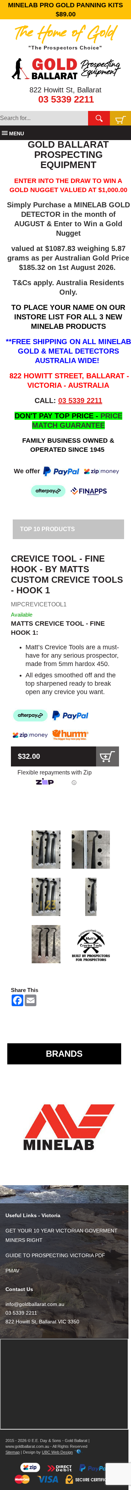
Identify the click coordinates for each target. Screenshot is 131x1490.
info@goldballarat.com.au (34, 1304)
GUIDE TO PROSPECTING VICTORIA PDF (55, 1255)
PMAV (12, 1271)
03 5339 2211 (66, 99)
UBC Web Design (57, 1452)
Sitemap (12, 1452)
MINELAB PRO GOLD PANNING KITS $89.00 (65, 9)
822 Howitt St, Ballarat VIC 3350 (42, 1321)
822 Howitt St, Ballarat (65, 90)
